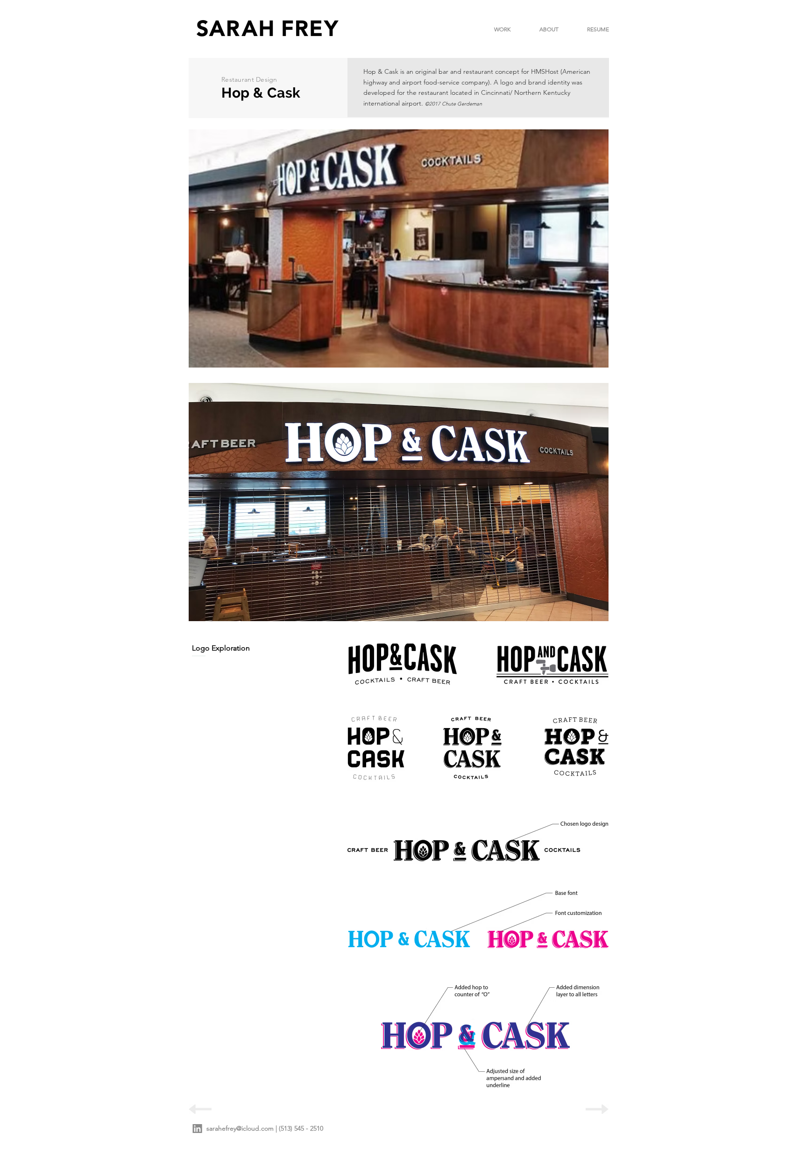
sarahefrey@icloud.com (240, 1128)
